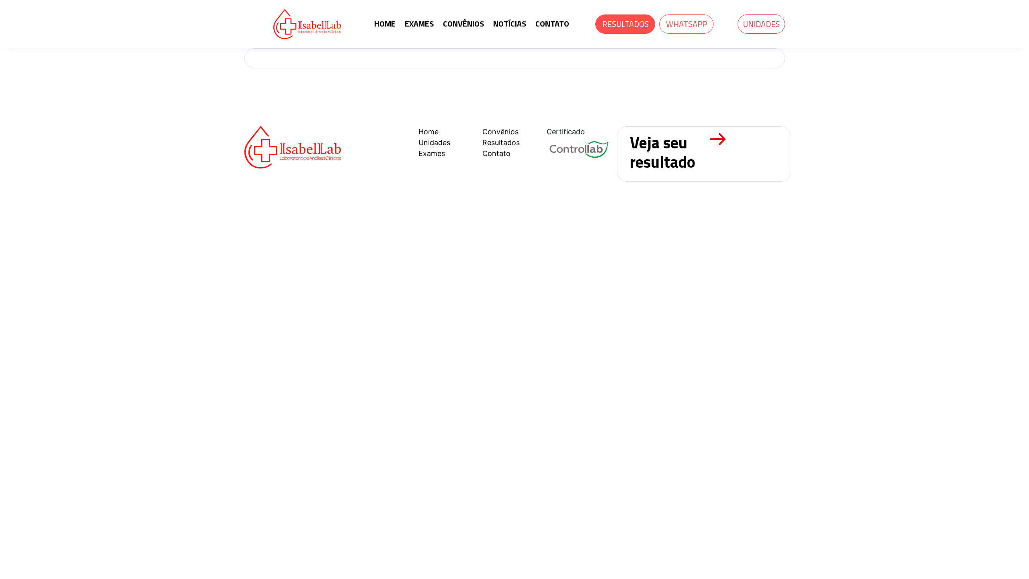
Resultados (501, 142)
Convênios (500, 131)
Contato (496, 153)
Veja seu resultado (662, 152)
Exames (431, 153)
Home (428, 131)
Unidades (761, 24)
